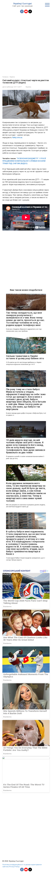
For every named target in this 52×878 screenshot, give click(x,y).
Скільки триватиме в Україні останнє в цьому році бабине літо (25, 357)
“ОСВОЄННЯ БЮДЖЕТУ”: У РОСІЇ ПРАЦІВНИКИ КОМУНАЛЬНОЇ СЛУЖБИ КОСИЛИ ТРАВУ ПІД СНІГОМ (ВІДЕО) (24, 161)
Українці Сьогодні (22, 3)
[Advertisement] (26, 43)
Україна (28, 87)
